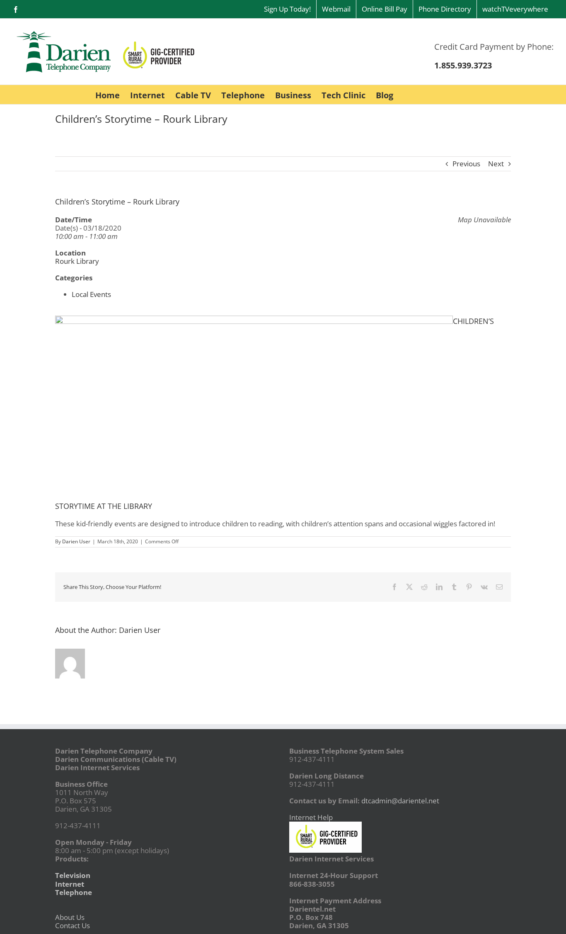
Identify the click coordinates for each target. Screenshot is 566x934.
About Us (70, 917)
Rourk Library (77, 261)
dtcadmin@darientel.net (400, 800)
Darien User (76, 541)
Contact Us (72, 925)
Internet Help (311, 817)
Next (496, 163)
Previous (466, 163)
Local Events (91, 294)
